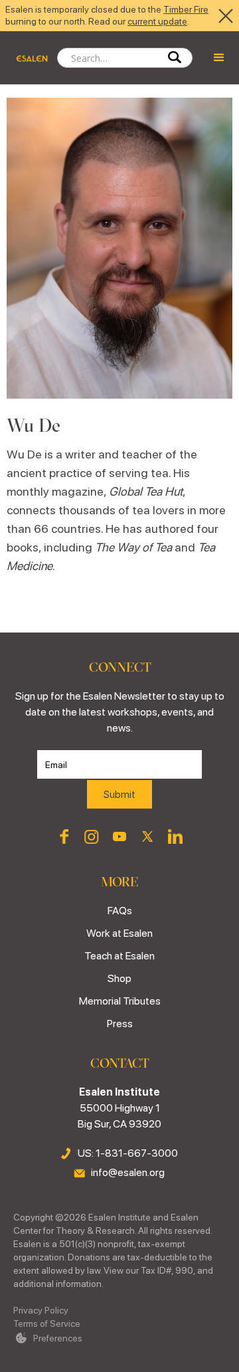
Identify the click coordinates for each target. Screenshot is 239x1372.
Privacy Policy (40, 1310)
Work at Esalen (119, 933)
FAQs (120, 910)
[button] (219, 58)
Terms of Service (46, 1323)
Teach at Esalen (119, 955)
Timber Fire (185, 9)
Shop (119, 978)
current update (157, 21)
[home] (28, 58)
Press (120, 1023)
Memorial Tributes (120, 1001)
